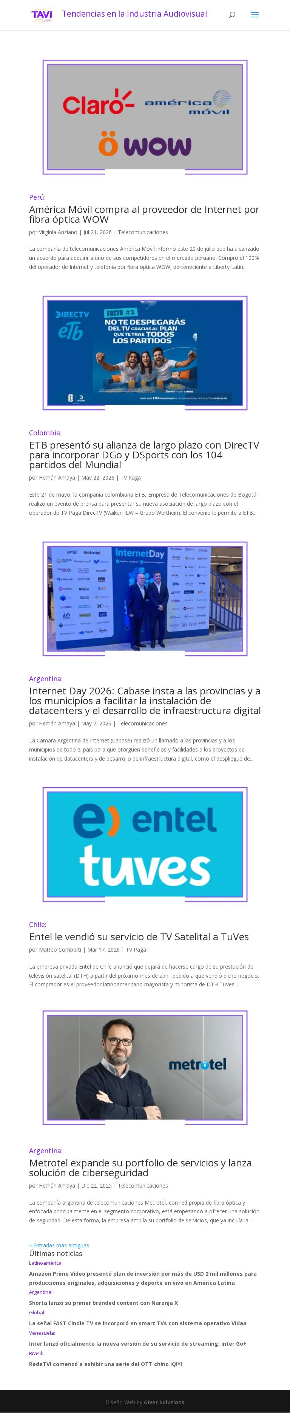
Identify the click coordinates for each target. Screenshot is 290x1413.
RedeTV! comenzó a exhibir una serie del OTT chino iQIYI (105, 1359)
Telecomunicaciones (143, 232)
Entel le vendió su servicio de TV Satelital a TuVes (139, 932)
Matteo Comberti (60, 949)
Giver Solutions (164, 1402)
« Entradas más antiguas (59, 1245)
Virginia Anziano (58, 232)
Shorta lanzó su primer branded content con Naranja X (103, 1298)
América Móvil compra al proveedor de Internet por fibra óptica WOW (144, 210)
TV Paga (130, 477)
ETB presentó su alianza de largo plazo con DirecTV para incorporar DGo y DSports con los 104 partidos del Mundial (144, 450)
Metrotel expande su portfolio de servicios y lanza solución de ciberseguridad (140, 1163)
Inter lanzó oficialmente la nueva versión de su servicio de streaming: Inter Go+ (138, 1339)
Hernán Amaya (57, 477)
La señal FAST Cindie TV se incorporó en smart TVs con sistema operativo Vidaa (138, 1318)
